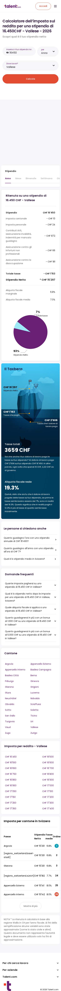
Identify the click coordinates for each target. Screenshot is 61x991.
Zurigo (33, 733)
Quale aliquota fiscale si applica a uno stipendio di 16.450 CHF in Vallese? (26, 609)
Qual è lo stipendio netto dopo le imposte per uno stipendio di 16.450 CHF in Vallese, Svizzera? (28, 597)
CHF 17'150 (10, 797)
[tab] (8, 180)
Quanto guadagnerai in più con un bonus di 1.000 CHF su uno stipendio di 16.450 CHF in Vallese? (28, 621)
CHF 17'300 (48, 802)
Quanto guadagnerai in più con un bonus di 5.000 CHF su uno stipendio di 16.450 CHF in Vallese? (28, 635)
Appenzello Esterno (40, 663)
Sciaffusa (35, 704)
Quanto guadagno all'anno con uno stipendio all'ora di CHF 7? (28, 550)
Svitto (8, 709)
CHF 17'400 (48, 808)
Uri (31, 721)
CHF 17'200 (48, 797)
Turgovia (10, 721)
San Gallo (10, 715)
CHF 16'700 (48, 768)
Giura (8, 692)
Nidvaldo (35, 698)
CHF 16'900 (48, 779)
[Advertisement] (30, 132)
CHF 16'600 (48, 762)
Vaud (8, 727)
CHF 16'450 (11, 756)
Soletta (34, 709)
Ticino (33, 715)
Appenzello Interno (15, 669)
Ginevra (34, 681)
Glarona (9, 686)
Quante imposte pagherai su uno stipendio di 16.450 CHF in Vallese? (23, 585)
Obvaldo (9, 704)
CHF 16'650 (10, 768)
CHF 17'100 (47, 791)
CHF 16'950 (10, 785)
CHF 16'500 (48, 756)
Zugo (7, 733)
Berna (33, 675)
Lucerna (34, 692)
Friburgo (9, 681)
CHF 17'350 (10, 808)
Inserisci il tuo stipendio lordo (19, 49)
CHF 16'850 (10, 779)
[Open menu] (55, 6)
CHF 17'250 (10, 802)
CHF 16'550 (10, 762)
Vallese (34, 727)
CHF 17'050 (10, 791)
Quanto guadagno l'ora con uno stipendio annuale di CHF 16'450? (27, 539)
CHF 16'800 (48, 774)
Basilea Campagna (40, 669)
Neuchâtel (10, 698)
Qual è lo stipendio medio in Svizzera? (24, 558)
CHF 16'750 (10, 774)
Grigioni (34, 686)
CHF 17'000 (48, 785)
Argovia (9, 663)
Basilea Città (12, 675)
